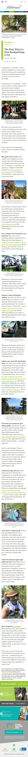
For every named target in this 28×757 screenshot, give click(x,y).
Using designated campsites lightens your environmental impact (14, 491)
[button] (17, 2)
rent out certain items (9, 224)
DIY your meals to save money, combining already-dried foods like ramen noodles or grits (13, 378)
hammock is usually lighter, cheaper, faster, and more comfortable (14, 243)
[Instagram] (14, 745)
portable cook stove (13, 389)
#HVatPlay (8, 45)
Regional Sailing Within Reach (5, 694)
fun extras (16, 626)
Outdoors (8, 42)
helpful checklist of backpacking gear (12, 171)
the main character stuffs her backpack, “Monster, (14, 436)
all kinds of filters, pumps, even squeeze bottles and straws (14, 308)
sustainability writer (7, 673)
